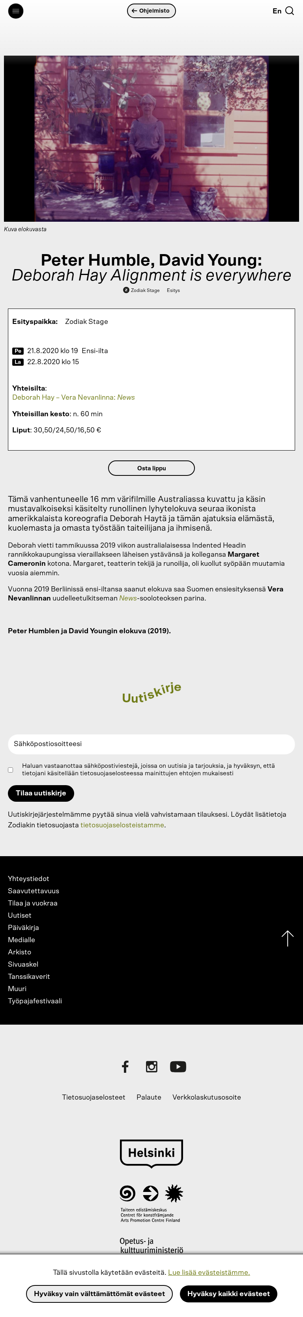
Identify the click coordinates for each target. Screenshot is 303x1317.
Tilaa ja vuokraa (33, 903)
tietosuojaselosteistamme (122, 825)
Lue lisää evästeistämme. (209, 1272)
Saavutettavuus (33, 891)
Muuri (17, 989)
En (277, 11)
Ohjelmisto (154, 11)
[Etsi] (289, 10)
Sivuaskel (23, 964)
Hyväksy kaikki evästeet (228, 1294)
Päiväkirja (23, 928)
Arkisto (19, 952)
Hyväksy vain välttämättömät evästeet (99, 1294)
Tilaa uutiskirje (41, 793)
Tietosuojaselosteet (93, 1097)
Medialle (21, 940)
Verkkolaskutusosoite (206, 1097)
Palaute (149, 1097)
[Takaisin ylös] (287, 940)
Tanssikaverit (29, 976)
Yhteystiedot (28, 879)
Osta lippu (151, 468)
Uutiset (20, 915)
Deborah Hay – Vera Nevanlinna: (73, 397)
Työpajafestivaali (35, 1001)
